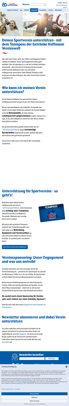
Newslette (5, 342)
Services (51, 10)
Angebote (22, 334)
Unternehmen (58, 10)
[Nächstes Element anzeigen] (65, 24)
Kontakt (60, 3)
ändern (65, 7)
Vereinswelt (34, 10)
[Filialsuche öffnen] (39, 4)
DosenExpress (42, 10)
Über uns (65, 3)
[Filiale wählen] (57, 5)
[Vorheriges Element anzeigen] (3, 24)
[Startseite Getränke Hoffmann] (9, 4)
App (21, 10)
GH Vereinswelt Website (11, 130)
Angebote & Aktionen (12, 10)
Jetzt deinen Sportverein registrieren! (14, 247)
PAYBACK (26, 10)
